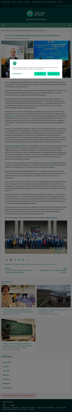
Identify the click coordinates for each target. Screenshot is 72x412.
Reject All (40, 73)
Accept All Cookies (53, 73)
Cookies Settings (17, 73)
